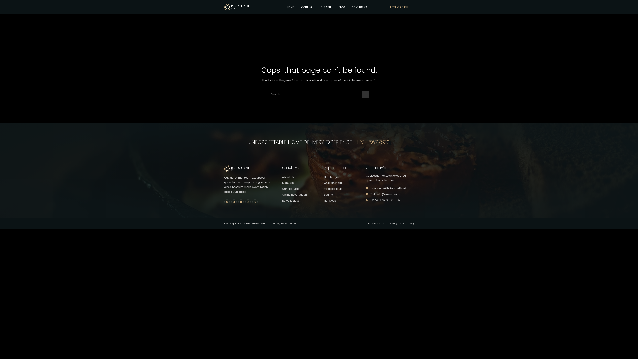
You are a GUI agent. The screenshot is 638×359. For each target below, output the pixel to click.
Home (290, 7)
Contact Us (359, 7)
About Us (306, 7)
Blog (342, 7)
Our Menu (326, 7)
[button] (378, 7)
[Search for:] (319, 94)
